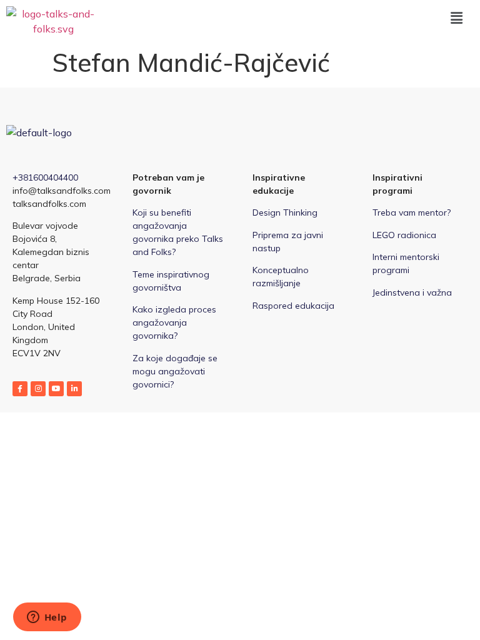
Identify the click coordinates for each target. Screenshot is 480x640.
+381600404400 (45, 177)
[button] (457, 17)
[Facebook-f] (20, 388)
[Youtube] (56, 388)
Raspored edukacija (293, 305)
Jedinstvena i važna (412, 292)
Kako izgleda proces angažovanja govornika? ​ (174, 322)
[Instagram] (38, 388)
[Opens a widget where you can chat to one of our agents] (46, 618)
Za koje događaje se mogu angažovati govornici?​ (175, 371)
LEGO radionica (404, 235)
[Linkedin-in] (74, 388)
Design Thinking (285, 212)
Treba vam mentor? (411, 212)
